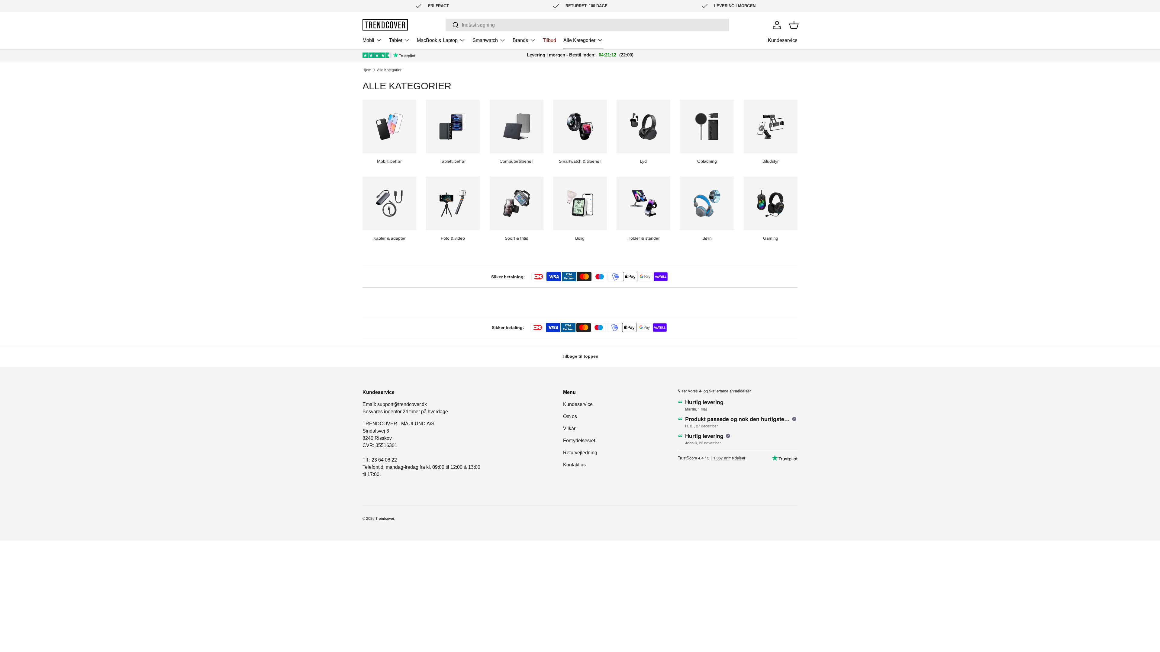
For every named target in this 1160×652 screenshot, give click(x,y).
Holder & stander (643, 238)
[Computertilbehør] (516, 126)
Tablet (395, 40)
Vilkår (569, 428)
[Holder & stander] (643, 203)
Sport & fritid (516, 238)
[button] (794, 25)
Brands (520, 40)
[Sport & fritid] (516, 203)
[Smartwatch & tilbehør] (580, 126)
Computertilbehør (516, 161)
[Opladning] (707, 126)
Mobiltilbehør (389, 161)
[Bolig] (580, 203)
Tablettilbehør (453, 161)
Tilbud (549, 40)
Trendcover (384, 518)
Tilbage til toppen (580, 356)
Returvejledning (580, 452)
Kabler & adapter (389, 238)
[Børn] (707, 203)
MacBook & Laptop (437, 40)
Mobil (368, 40)
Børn (707, 238)
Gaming (770, 238)
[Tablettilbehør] (453, 126)
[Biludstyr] (771, 126)
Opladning (707, 161)
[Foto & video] (453, 203)
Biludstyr (770, 161)
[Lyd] (643, 126)
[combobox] (587, 25)
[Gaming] (771, 203)
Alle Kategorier (579, 40)
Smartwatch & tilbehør (580, 161)
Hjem (366, 70)
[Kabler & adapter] (389, 203)
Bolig (580, 238)
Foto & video (453, 238)
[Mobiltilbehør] (389, 126)
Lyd (643, 161)
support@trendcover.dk (402, 404)
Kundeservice (783, 40)
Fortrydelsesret (579, 440)
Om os (570, 416)
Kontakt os (574, 464)
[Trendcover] (385, 25)
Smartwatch (485, 40)
